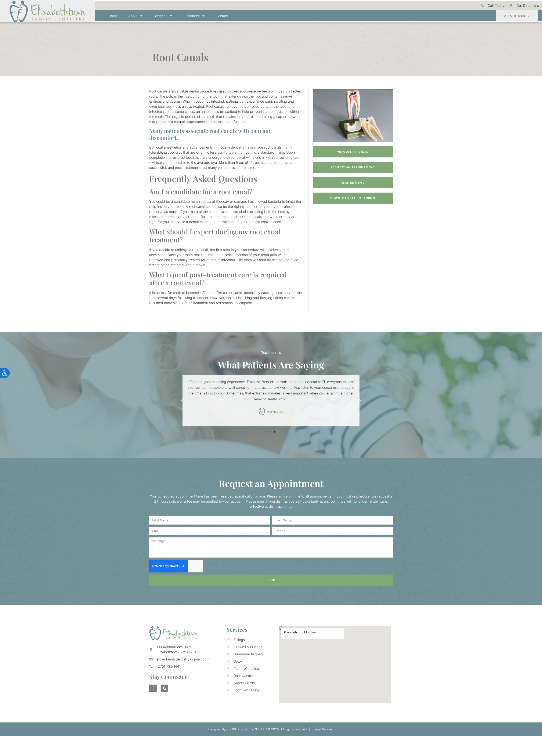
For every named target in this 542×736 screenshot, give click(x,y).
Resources (191, 16)
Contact (222, 16)
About (133, 16)
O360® (231, 729)
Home (113, 16)
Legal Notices (323, 729)
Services (160, 16)
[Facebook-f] (153, 688)
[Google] (164, 688)
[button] (182, 400)
